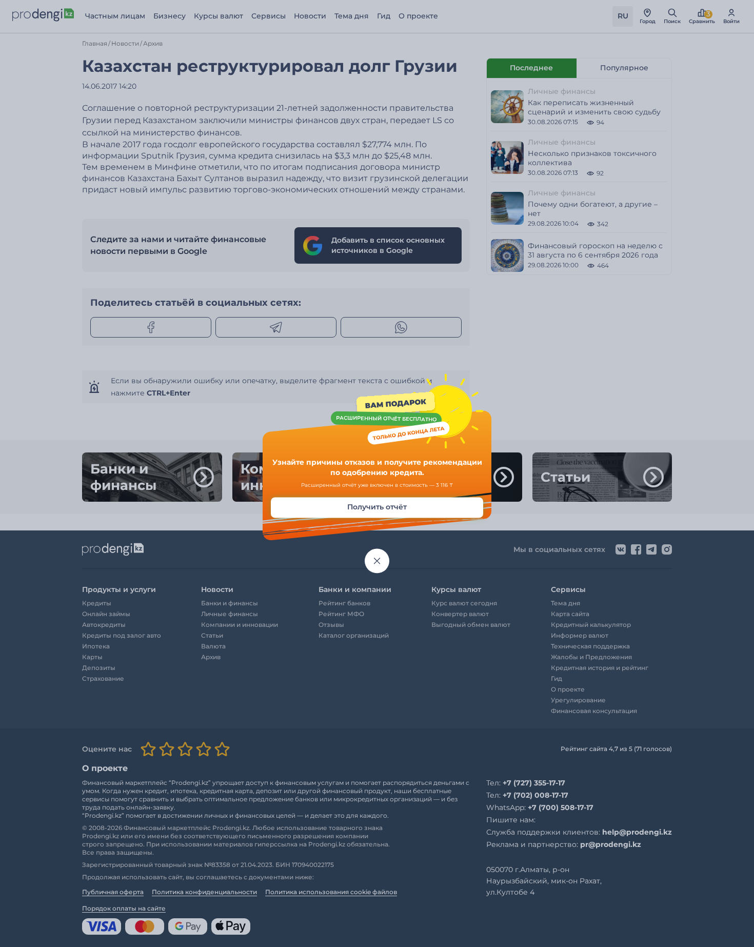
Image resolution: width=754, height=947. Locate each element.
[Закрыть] (377, 561)
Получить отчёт (377, 507)
